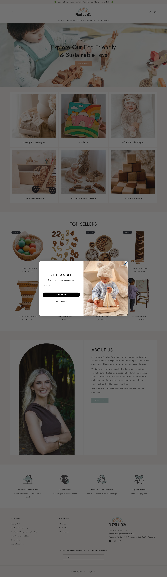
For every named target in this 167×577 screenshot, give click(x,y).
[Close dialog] (125, 263)
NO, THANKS (61, 301)
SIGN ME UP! (61, 295)
